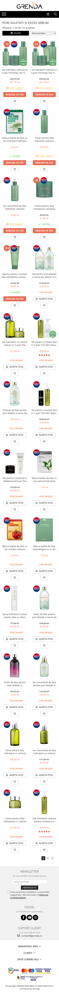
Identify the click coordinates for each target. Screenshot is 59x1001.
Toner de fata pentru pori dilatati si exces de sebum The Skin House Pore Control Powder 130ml (44, 616)
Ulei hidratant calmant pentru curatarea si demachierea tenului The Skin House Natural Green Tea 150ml (44, 820)
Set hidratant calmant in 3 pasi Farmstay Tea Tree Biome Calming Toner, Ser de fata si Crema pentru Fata (15, 71)
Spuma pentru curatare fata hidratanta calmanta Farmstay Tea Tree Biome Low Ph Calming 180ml (15, 275)
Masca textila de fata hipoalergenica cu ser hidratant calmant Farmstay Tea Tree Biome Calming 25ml (44, 548)
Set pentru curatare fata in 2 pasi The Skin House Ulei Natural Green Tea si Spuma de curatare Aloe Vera (44, 343)
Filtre (17, 33)
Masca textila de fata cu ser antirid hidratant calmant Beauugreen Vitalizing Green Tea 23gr (44, 480)
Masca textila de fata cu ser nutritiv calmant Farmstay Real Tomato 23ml (14, 548)
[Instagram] (35, 917)
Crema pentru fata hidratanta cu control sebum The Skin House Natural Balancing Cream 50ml (15, 820)
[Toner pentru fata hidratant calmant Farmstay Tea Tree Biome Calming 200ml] (44, 121)
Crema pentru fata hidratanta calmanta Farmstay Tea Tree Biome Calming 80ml (44, 207)
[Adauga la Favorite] (14, 101)
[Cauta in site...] (55, 14)
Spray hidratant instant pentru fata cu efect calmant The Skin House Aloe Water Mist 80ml (14, 616)
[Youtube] (29, 917)
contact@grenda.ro (31, 935)
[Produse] (4, 15)
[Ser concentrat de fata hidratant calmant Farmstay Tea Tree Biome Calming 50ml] (15, 190)
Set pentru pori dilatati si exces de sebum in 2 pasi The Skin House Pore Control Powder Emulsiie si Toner (44, 275)
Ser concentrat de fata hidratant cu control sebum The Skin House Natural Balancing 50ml (44, 752)
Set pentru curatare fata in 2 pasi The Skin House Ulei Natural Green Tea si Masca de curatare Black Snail (44, 412)
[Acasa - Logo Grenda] (29, 5)
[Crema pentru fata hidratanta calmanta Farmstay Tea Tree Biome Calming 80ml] (44, 190)
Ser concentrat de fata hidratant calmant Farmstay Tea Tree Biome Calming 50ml (14, 207)
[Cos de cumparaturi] (48, 14)
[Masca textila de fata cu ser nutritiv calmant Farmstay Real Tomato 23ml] (15, 530)
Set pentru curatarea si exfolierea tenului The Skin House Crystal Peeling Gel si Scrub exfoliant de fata (15, 480)
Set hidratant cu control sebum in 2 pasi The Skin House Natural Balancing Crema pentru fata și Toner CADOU (15, 343)
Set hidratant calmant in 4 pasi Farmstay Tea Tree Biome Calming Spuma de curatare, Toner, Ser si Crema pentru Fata (44, 71)
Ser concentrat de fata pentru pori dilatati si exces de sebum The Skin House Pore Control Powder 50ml (44, 684)
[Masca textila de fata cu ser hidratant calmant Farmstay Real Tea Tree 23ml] (15, 121)
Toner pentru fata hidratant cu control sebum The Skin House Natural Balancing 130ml (15, 752)
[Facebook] (23, 917)
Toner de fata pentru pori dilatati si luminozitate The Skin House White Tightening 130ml (14, 684)
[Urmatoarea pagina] (52, 858)
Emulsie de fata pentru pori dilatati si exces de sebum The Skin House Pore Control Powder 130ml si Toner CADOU (15, 412)
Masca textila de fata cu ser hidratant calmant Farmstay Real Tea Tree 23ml (14, 139)
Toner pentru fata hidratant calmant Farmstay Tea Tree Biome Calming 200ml (44, 139)
